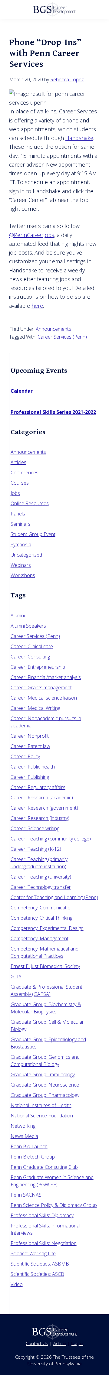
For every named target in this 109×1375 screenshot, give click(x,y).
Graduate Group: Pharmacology (45, 1095)
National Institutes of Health (41, 1105)
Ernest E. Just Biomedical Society (45, 966)
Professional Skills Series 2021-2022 (53, 412)
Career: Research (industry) (40, 818)
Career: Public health (33, 766)
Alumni (18, 615)
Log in (77, 1343)
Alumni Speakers (28, 625)
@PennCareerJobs (31, 235)
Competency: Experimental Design (47, 928)
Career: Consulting (30, 656)
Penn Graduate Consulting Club (44, 1167)
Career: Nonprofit (30, 736)
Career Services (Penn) (62, 336)
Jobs (15, 493)
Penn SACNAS (26, 1194)
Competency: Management (39, 938)
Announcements (53, 329)
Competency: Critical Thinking (41, 918)
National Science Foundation (42, 1115)
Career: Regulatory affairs (38, 787)
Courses (20, 482)
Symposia (21, 544)
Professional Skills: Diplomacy (42, 1215)
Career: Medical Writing (35, 708)
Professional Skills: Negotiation (44, 1243)
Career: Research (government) (44, 808)
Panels (18, 513)
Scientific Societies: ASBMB (40, 1263)
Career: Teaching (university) (41, 876)
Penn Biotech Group (33, 1156)
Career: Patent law (30, 746)
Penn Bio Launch (29, 1146)
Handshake (79, 137)
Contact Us (37, 1343)
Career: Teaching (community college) (51, 838)
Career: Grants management (41, 687)
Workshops (23, 575)
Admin (59, 1343)
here (37, 305)
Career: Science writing (35, 828)
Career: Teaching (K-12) (36, 849)
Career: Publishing (30, 777)
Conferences (24, 472)
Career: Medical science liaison (44, 697)
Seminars (21, 524)
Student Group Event (33, 534)
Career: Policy (25, 756)
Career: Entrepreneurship (38, 667)
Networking (23, 1126)
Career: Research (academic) (42, 797)
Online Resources (30, 503)
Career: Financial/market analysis (46, 677)
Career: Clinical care (32, 646)
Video (17, 1284)
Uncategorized (26, 554)
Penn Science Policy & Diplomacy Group (54, 1205)
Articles (18, 462)
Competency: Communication (42, 907)
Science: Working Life (33, 1253)
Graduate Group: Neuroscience (45, 1084)
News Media (24, 1136)
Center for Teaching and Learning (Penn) (54, 897)
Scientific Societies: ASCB (37, 1274)
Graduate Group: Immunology (43, 1074)
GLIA (16, 976)
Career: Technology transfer (41, 887)
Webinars (21, 565)
